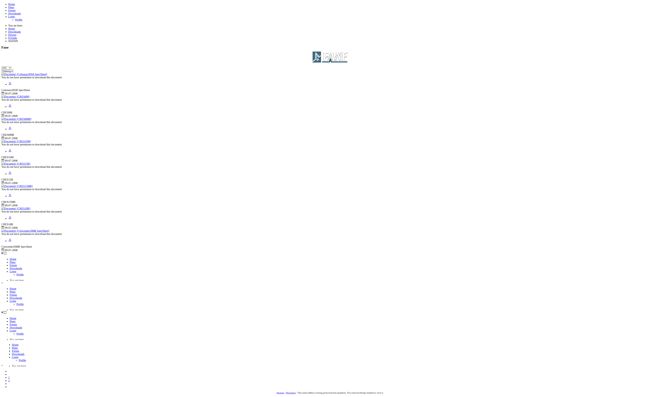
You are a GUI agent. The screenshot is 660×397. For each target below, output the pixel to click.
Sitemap (280, 392)
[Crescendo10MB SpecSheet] (25, 230)
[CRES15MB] (17, 186)
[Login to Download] (10, 84)
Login (11, 16)
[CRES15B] (15, 163)
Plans (11, 7)
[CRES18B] (15, 208)
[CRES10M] (16, 141)
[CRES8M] (15, 96)
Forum (11, 10)
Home (11, 4)
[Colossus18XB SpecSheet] (24, 74)
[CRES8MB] (16, 119)
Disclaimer (291, 392)
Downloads (14, 13)
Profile (18, 19)
